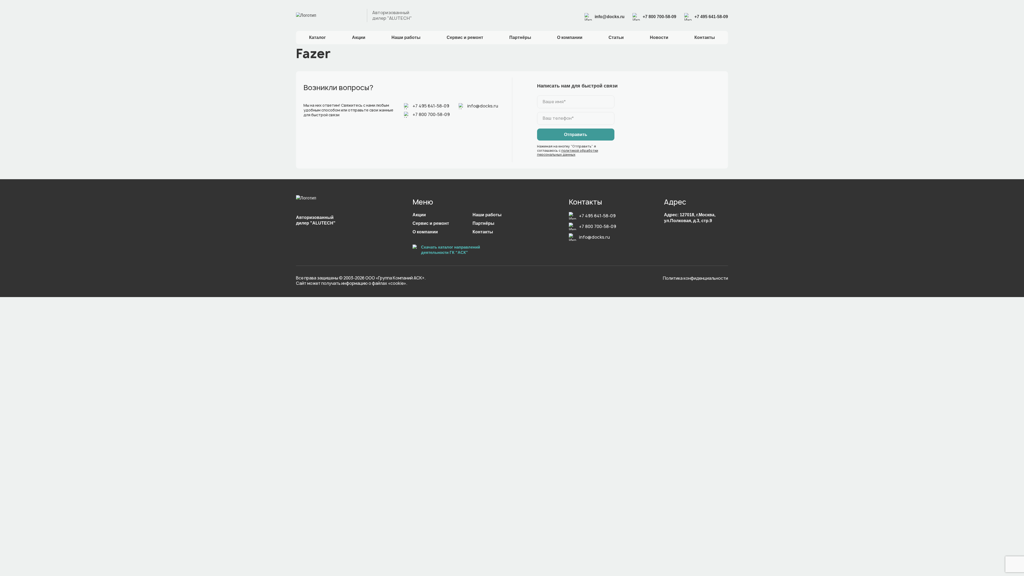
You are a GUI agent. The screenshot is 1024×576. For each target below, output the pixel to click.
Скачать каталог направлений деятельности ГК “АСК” (450, 250)
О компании (569, 37)
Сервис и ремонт (465, 37)
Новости (659, 37)
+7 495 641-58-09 (711, 16)
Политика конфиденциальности (695, 278)
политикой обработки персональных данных (567, 152)
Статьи (616, 37)
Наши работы (406, 37)
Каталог (317, 37)
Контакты (704, 37)
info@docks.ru (610, 16)
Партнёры (520, 37)
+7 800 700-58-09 (659, 16)
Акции (358, 37)
